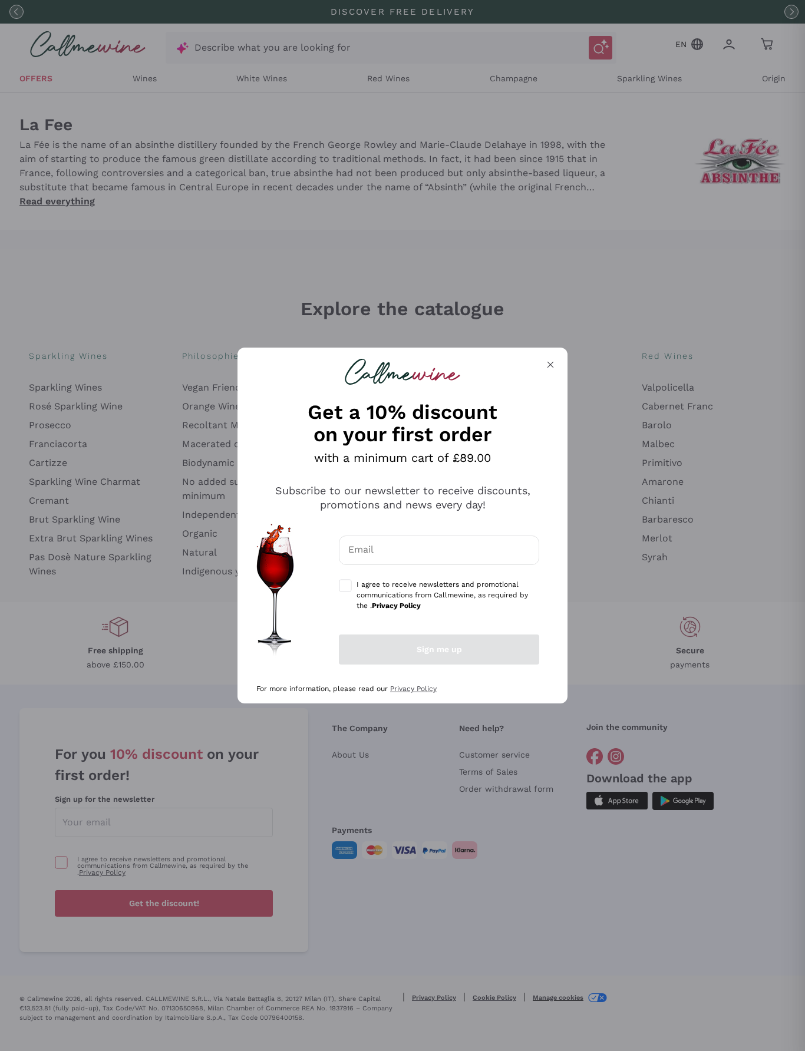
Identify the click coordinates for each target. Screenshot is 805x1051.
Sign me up (439, 649)
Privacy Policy (413, 689)
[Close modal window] (550, 364)
